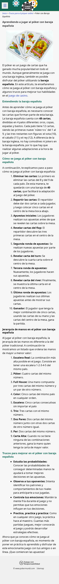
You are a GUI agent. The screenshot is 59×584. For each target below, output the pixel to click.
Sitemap (40, 568)
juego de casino (18, 95)
